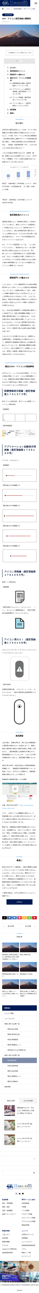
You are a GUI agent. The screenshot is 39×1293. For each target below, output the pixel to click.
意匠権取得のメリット (17, 71)
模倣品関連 (25, 1225)
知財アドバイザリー (9, 1214)
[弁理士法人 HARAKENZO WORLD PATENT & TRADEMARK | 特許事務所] (15, 3)
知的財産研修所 (7, 1252)
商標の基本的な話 (13, 1034)
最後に (12, 113)
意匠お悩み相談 (12, 1071)
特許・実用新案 (7, 1203)
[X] (16, 1194)
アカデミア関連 (27, 1214)
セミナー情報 (9, 1013)
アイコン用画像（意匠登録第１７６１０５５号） (22, 99)
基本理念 (5, 1238)
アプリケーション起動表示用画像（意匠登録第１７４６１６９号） (22, 91)
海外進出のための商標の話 (16, 1050)
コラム (24, 1249)
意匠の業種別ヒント (13, 1076)
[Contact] (23, 1194)
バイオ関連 (25, 1210)
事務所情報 (6, 1231)
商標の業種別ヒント (13, 1045)
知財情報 (7, 1087)
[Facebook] (19, 1194)
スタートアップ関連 (28, 1218)
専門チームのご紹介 (28, 1199)
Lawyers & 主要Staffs (9, 1249)
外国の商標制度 (12, 1039)
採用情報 (25, 1238)
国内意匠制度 (8, 14)
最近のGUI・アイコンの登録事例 (20, 79)
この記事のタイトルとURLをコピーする (19, 52)
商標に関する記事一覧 (12, 1024)
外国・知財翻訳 (7, 1210)
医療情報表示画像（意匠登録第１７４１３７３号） (22, 84)
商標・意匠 (6, 1207)
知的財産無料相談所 (28, 1245)
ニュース (25, 1231)
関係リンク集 (26, 1252)
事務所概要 (6, 1242)
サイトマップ (26, 1256)
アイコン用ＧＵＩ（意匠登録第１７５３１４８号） (22, 104)
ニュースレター (9, 1018)
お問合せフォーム (28, 1234)
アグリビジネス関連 (28, 1221)
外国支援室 (25, 1203)
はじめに (13, 67)
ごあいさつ (6, 1234)
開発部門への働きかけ (17, 74)
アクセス (5, 1245)
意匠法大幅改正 (12, 1081)
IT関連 (24, 1207)
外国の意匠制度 (12, 1066)
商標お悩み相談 (12, 1029)
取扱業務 (5, 1199)
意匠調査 (13, 109)
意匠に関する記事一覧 (12, 1055)
